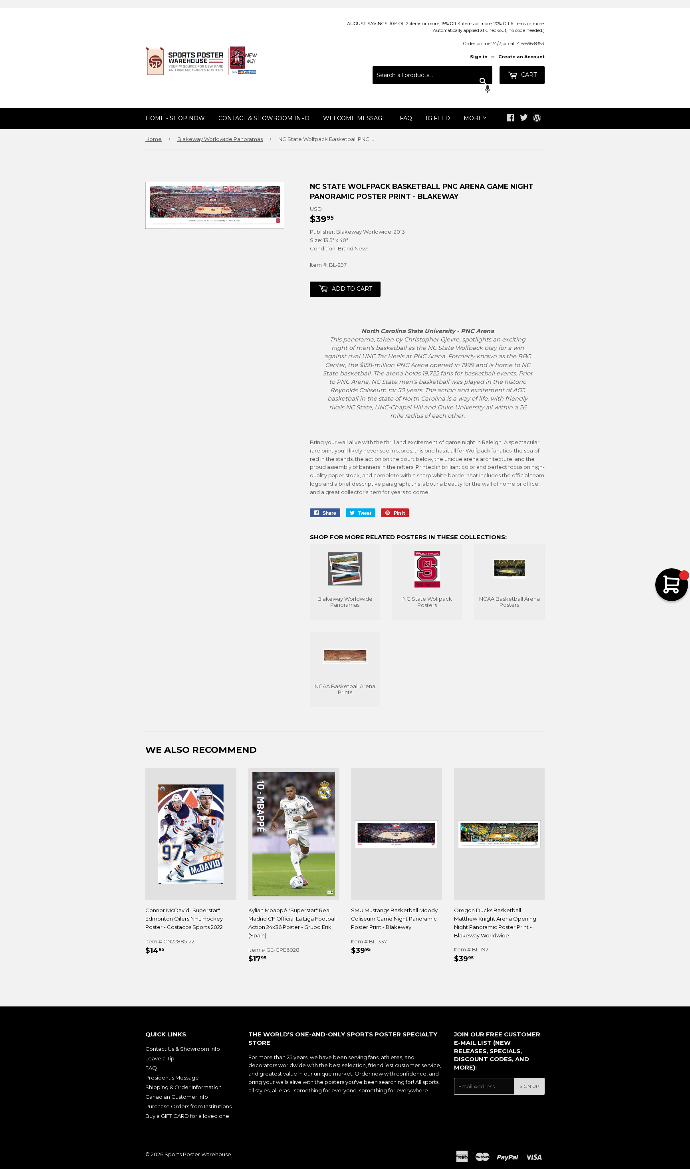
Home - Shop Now (175, 118)
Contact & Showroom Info (263, 118)
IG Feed (438, 118)
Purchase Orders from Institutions (188, 1106)
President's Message (172, 1077)
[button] (432, 90)
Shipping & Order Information (183, 1087)
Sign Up (529, 1086)
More (473, 118)
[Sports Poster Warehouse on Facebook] (510, 118)
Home (153, 139)
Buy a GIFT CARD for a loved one (187, 1116)
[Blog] (537, 118)
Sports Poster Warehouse (198, 1154)
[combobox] (432, 75)
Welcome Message (354, 118)
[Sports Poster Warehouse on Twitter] (524, 118)
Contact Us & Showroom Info (182, 1049)
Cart (528, 74)
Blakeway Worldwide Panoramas (220, 139)
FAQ (406, 118)
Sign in (479, 57)
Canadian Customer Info (176, 1097)
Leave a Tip (159, 1058)
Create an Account (521, 57)
